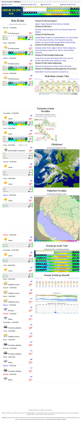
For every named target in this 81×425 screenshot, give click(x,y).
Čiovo (42, 58)
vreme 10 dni (37, 417)
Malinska (62, 37)
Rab (71, 40)
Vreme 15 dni (8, 4)
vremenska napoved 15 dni (72, 417)
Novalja (57, 42)
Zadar (44, 48)
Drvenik (47, 58)
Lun (43, 42)
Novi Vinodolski (60, 40)
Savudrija (38, 29)
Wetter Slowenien (52, 419)
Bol (61, 58)
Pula (74, 29)
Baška (75, 37)
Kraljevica (49, 37)
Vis (72, 58)
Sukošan (59, 48)
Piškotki (4, 417)
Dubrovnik (67, 66)
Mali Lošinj (42, 40)
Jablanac (38, 42)
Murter (60, 50)
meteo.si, (68, 412)
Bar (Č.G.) (65, 72)
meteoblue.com (50, 414)
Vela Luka (38, 66)
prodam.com (42, 419)
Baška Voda (49, 60)
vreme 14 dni (45, 417)
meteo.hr (37, 414)
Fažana (69, 29)
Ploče (56, 66)
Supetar (56, 58)
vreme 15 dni (14, 417)
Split (52, 58)
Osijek (43, 24)
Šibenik (71, 50)
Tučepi (63, 60)
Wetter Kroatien (61, 419)
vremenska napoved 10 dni (57, 417)
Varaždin (66, 24)
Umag (44, 29)
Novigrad (50, 29)
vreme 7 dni (30, 417)
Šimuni (62, 42)
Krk (67, 37)
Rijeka (43, 37)
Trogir (37, 58)
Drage (49, 50)
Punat (71, 37)
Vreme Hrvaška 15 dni (29, 4)
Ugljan (53, 48)
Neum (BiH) (39, 72)
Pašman (65, 48)
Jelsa (68, 58)
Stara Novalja (49, 42)
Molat (49, 48)
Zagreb (37, 24)
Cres (36, 40)
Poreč (56, 29)
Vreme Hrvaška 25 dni (68, 4)
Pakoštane (43, 50)
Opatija (37, 37)
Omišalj (55, 37)
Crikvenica (50, 40)
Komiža (37, 60)
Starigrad (38, 48)
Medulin (38, 32)
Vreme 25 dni (47, 4)
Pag (66, 42)
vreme (9, 417)
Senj (67, 40)
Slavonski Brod (51, 24)
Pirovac (54, 50)
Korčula (45, 66)
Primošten (38, 52)
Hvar (64, 58)
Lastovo (51, 66)
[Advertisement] (18, 98)
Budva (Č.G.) (56, 72)
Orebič (61, 66)
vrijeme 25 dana (28, 419)
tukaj (45, 118)
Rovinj (65, 29)
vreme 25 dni (22, 417)
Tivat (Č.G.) (48, 72)
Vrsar (60, 29)
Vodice (65, 50)
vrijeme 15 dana (19, 419)
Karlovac (60, 24)
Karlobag (72, 42)
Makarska (57, 60)
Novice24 (36, 419)
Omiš (42, 60)
